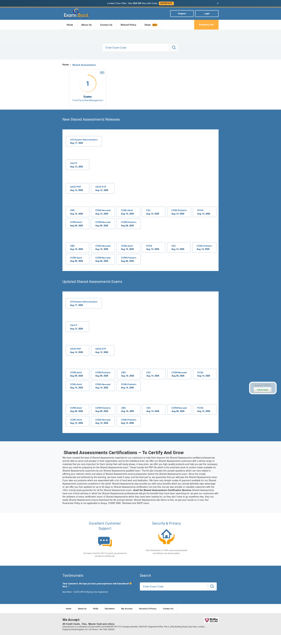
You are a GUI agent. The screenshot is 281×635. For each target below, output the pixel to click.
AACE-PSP (76, 188)
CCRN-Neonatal (103, 223)
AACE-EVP (101, 188)
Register (182, 13)
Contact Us (106, 24)
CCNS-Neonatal (103, 212)
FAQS (95, 608)
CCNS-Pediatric (179, 212)
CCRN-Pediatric (128, 223)
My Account (126, 608)
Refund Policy (128, 24)
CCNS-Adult (127, 212)
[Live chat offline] (263, 388)
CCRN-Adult (76, 223)
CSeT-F (76, 165)
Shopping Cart (206, 24)
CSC (152, 212)
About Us (86, 24)
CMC (76, 212)
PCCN (203, 212)
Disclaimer (110, 608)
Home (70, 24)
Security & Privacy (147, 608)
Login (206, 13)
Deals (151, 24)
